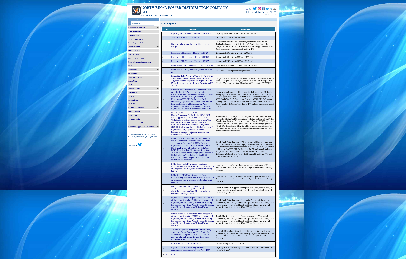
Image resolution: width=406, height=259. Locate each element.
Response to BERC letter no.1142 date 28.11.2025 (190, 57)
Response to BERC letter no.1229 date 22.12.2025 (190, 61)
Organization (136, 23)
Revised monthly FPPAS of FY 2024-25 (186, 243)
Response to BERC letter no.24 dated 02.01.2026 (189, 53)
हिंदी (247, 9)
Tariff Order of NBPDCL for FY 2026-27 (187, 38)
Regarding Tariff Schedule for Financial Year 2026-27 (191, 33)
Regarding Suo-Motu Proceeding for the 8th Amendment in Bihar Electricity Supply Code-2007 (190, 248)
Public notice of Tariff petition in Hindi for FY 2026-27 (192, 65)
